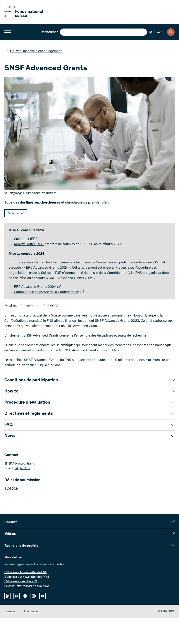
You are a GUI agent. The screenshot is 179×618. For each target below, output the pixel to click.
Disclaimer (10, 611)
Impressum (31, 611)
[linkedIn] (7, 596)
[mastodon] (25, 596)
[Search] (171, 32)
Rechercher (49, 32)
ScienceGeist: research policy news (27, 586)
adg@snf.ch (22, 468)
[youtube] (42, 596)
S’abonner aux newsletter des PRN (26, 577)
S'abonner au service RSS (20, 581)
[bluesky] (16, 596)
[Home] (28, 16)
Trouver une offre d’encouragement (36, 51)
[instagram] (34, 596)
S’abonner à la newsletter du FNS (25, 572)
